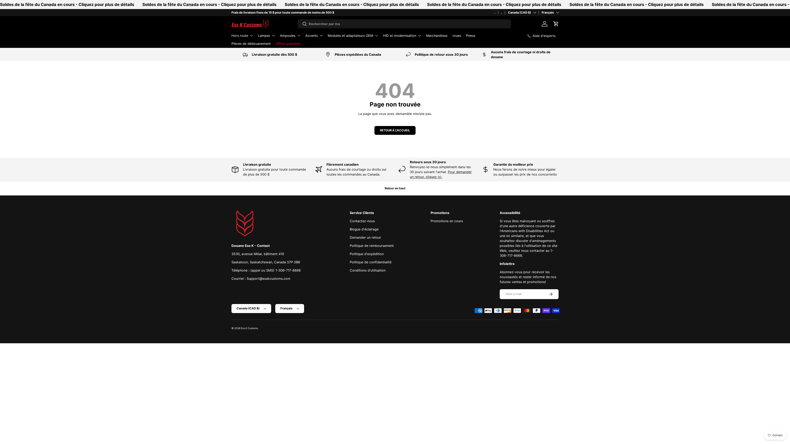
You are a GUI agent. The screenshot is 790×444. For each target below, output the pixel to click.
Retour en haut (395, 188)
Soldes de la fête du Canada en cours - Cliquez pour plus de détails (67, 4)
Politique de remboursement (372, 246)
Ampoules (287, 36)
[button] (556, 23)
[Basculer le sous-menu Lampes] (273, 35)
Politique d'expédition (367, 254)
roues (456, 36)
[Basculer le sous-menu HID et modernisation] (419, 35)
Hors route (239, 36)
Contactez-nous (362, 221)
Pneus (470, 36)
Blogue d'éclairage (364, 229)
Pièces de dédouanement (251, 44)
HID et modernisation (399, 36)
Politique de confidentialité (371, 262)
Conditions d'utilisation (368, 270)
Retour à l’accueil (395, 130)
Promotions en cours (447, 221)
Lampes (264, 36)
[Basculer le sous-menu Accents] (321, 35)
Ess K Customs (249, 328)
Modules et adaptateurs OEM (350, 36)
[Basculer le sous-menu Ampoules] (298, 35)
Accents (311, 36)
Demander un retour (365, 237)
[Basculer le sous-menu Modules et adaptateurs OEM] (376, 35)
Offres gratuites (288, 44)
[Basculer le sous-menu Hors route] (251, 35)
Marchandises (436, 36)
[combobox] (404, 23)
